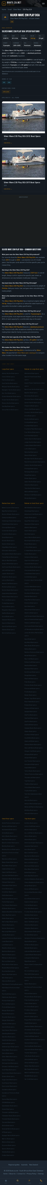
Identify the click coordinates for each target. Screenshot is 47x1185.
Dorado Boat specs (8, 540)
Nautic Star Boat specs (9, 974)
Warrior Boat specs (8, 1138)
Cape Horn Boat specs (31, 560)
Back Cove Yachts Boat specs (34, 389)
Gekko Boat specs (8, 918)
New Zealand (33, 1165)
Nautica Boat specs (30, 665)
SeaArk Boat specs (30, 1023)
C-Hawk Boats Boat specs (32, 550)
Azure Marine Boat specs (32, 537)
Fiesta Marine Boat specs (10, 557)
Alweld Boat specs (30, 839)
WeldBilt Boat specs (31, 1076)
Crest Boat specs (7, 888)
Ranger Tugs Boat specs (32, 698)
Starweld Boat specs (31, 1043)
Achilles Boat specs (30, 823)
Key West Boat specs (31, 642)
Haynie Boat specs (30, 941)
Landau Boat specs (8, 935)
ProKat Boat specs (8, 603)
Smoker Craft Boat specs (10, 1066)
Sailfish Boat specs (8, 613)
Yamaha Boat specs (8, 1152)
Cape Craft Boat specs (9, 872)
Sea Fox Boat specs (30, 715)
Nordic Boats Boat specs (10, 590)
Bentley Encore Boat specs (11, 849)
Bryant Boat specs (30, 544)
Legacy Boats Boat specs (32, 445)
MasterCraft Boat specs (9, 583)
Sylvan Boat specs (8, 1109)
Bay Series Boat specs (31, 856)
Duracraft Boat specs (31, 889)
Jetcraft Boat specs (8, 570)
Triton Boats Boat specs (32, 787)
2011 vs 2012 (6, 91)
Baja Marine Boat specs (9, 511)
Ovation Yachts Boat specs (33, 465)
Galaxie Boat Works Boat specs (12, 911)
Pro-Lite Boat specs (8, 1004)
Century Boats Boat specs (33, 567)
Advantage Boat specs (31, 511)
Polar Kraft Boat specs (31, 1000)
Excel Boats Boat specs (32, 898)
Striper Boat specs (30, 757)
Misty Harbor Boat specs (10, 964)
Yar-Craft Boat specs (31, 1079)
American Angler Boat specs (33, 842)
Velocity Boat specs (30, 800)
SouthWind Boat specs (32, 738)
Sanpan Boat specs (30, 711)
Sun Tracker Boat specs (32, 761)
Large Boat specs (8, 369)
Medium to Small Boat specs (34, 503)
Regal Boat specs (30, 475)
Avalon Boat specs (30, 530)
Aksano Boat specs (30, 829)
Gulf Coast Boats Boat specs (11, 567)
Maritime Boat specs (8, 951)
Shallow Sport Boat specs (10, 1046)
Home (4, 9)
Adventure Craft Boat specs (33, 514)
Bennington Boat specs (32, 540)
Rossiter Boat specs (8, 1017)
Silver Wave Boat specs (9, 1056)
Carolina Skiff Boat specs (10, 875)
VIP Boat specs (7, 1132)
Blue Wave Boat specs (31, 869)
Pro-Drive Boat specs (31, 1006)
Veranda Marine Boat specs (11, 1129)
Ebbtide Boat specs (30, 596)
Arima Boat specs (7, 833)
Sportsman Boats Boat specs (11, 1073)
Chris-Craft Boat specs (32, 409)
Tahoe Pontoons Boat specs (33, 774)
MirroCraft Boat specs (31, 971)
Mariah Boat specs (30, 655)
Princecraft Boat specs (32, 688)
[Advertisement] (23, 222)
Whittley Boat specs (31, 810)
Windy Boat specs (30, 498)
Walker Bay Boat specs (31, 1066)
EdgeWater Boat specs (9, 547)
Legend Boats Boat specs (32, 954)
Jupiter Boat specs (8, 573)
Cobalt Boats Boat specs (10, 524)
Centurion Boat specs (9, 517)
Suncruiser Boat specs (9, 1086)
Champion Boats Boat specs (11, 879)
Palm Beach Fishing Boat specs (12, 984)
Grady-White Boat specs (10, 563)
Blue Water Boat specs (9, 865)
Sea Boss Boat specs (9, 1023)
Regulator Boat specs (9, 610)
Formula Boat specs (31, 422)
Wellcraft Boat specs (31, 491)
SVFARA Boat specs (8, 1102)
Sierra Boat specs (8, 1053)
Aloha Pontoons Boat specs (11, 823)
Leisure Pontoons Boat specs (11, 938)
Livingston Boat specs (31, 958)
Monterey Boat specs (9, 587)
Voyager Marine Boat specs (11, 1135)
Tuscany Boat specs (8, 1122)
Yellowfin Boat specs (31, 813)
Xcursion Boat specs (9, 1145)
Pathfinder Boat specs (9, 997)
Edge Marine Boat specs (32, 599)
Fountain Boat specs (31, 425)
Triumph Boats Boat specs (10, 1119)
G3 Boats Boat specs (8, 908)
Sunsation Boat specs (31, 764)
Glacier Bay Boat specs (9, 560)
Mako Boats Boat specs (32, 645)
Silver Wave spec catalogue (26, 353)
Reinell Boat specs (8, 1013)
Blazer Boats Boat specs (10, 862)
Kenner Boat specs (8, 928)
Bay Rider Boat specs (9, 839)
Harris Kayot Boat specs (10, 921)
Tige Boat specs (29, 781)
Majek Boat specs (30, 961)
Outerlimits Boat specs (9, 593)
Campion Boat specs (31, 557)
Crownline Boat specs (9, 534)
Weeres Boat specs (8, 1142)
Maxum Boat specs (30, 455)
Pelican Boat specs (30, 993)
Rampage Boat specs (31, 471)
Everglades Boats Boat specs (11, 554)
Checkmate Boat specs (32, 570)
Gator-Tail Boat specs (31, 921)
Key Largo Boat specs (9, 931)
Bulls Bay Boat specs (31, 875)
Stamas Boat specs (8, 629)
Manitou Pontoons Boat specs (34, 652)
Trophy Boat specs (30, 790)
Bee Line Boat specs (31, 862)
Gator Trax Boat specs (31, 918)
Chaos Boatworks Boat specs (34, 882)
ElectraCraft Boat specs (10, 898)
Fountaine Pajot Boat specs (33, 429)
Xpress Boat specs (8, 1148)
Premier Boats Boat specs (33, 685)
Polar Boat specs (30, 682)
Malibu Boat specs (30, 649)
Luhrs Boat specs (30, 448)
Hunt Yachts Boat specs (9, 383)
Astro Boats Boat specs (9, 836)
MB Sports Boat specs (9, 958)
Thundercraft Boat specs (10, 1112)
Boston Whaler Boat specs (10, 514)
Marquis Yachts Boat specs (11, 386)
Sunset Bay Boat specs (9, 1099)
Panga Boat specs (30, 675)
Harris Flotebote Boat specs (33, 619)
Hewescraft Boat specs (32, 623)
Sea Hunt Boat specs (31, 718)
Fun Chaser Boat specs (9, 905)
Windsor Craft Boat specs (32, 495)
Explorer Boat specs (31, 902)
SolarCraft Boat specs (31, 1036)
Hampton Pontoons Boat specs (34, 938)
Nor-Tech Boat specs (9, 393)
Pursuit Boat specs (8, 606)
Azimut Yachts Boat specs (10, 373)
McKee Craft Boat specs (32, 662)
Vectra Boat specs (8, 1125)
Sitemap (41, 1174)
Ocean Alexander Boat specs (11, 396)
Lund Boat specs (7, 944)
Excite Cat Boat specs (31, 419)
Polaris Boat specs (30, 1003)
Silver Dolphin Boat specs (32, 1033)
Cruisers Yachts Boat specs (33, 412)
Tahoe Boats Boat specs (32, 771)
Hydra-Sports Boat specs (32, 439)
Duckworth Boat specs (31, 593)
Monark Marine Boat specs (10, 968)
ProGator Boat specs (31, 1010)
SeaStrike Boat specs (9, 1040)
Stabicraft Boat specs (31, 741)
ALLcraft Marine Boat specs (33, 833)
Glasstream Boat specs (32, 609)
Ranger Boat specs (8, 1010)
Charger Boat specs (8, 882)
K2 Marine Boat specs (31, 944)
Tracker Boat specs (30, 1052)
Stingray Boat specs (31, 754)
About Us (12, 1174)
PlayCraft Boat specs (31, 678)
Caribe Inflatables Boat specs (34, 879)
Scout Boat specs (8, 616)
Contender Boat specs (9, 530)
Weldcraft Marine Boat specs (33, 807)
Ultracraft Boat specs (31, 1062)
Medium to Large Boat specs (34, 369)
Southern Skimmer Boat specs (34, 1039)
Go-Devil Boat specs (31, 935)
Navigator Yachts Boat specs (11, 390)
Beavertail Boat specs (31, 859)
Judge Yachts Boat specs (32, 442)
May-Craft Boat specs (31, 659)
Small (10, 9)
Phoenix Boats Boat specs (33, 996)
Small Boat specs (8, 819)
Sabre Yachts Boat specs (32, 481)
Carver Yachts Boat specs (32, 402)
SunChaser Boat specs (9, 1083)
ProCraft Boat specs (8, 1007)
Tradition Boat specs (31, 784)
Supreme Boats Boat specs (33, 1049)
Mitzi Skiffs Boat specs (31, 974)
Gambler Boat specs (31, 915)
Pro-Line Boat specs (8, 600)
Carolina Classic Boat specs (33, 399)
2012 (9, 82)
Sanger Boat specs (8, 1020)
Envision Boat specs (31, 603)
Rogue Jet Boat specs (31, 708)
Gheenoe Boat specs (31, 925)
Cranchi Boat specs (8, 376)
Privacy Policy (31, 1174)
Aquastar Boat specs (31, 846)
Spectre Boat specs (8, 623)
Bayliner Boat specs (31, 392)
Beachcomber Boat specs (10, 842)
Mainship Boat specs (31, 452)
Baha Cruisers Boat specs (10, 507)
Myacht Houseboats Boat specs (34, 462)
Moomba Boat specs (8, 971)
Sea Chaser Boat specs (9, 1030)
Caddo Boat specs (30, 554)
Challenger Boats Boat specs (11, 521)
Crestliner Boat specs (9, 892)
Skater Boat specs (30, 731)
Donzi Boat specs (7, 537)
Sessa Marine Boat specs (10, 409)
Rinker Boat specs (30, 478)
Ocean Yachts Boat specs (10, 399)
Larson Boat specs (8, 580)
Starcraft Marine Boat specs (33, 748)
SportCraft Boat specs (9, 626)
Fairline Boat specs (8, 380)
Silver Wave (17, 9)
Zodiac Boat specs (8, 1155)
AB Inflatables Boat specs (32, 507)
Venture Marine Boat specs (33, 803)
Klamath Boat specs (30, 948)
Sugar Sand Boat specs (9, 1079)
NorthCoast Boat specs (32, 672)
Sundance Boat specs (9, 1089)
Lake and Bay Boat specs (32, 951)
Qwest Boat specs (30, 1013)
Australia (24, 1165)
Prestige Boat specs (31, 468)
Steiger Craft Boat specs (32, 751)
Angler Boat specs (30, 517)
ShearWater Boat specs (9, 1050)
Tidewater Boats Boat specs (11, 1115)
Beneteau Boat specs (31, 396)
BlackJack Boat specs (31, 866)
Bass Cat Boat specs (31, 852)
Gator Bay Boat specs (9, 915)
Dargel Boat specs (30, 885)
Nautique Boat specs (31, 668)
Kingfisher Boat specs (9, 577)
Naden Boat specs (30, 984)
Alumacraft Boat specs (9, 826)
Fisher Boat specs (8, 902)
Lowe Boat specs (7, 941)
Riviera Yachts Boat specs (10, 403)
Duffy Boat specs (7, 895)
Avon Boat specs (29, 849)
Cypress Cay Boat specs (32, 590)
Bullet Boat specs (30, 872)
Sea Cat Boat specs (8, 1027)
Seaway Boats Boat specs (32, 728)
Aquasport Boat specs (31, 524)
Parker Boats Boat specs (10, 596)
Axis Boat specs (29, 534)
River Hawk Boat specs (31, 701)
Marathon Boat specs (9, 948)
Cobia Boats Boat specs (32, 573)
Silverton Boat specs (31, 485)
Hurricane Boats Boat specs (33, 626)
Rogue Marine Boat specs (32, 1019)
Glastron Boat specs (31, 613)
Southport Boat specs (31, 734)
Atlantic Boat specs (30, 527)
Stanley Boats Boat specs (32, 744)
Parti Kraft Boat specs (9, 994)
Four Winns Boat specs (32, 432)
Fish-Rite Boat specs (31, 908)
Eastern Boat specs (8, 544)
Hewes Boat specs (8, 925)
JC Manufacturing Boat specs (34, 629)
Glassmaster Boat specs (32, 931)
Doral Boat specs (30, 415)
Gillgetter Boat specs (31, 928)
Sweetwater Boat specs (10, 1106)
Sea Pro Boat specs (30, 721)
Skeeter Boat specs (8, 1060)
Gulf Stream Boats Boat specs (34, 616)
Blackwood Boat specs (9, 859)
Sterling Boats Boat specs (33, 1046)
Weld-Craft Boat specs (31, 1072)
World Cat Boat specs (9, 633)
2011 (4, 82)
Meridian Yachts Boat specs (33, 458)
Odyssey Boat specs (8, 981)
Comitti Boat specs (30, 577)
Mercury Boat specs (8, 961)
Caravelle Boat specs (31, 563)
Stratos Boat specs (8, 1076)
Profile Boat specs (30, 692)
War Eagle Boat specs (31, 1069)
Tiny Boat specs (29, 819)
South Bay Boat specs (9, 1069)
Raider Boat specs (30, 695)
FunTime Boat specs (31, 435)
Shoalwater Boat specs (32, 1029)
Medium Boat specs (8, 503)
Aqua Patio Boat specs (31, 521)
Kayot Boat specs (30, 639)
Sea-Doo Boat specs (8, 1036)
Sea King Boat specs (8, 1033)
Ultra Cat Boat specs (31, 1059)
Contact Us (21, 1174)
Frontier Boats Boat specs (33, 911)
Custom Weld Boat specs (32, 586)
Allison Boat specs (30, 836)
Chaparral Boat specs (31, 406)
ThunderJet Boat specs (32, 777)
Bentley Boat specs (8, 846)
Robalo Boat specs (30, 705)
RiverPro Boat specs (31, 1016)
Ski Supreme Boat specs (10, 1063)
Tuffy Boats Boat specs (32, 1056)
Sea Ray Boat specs (8, 406)
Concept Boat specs (8, 527)
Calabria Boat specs (8, 869)
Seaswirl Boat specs (8, 619)
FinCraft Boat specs (30, 905)
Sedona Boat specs (8, 1043)
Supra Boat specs (30, 767)
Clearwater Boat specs (9, 885)
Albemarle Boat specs (31, 373)
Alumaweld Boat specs (9, 829)
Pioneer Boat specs (8, 1000)
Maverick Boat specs (8, 954)
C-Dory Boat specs (30, 547)
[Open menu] (43, 3)
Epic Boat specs (29, 606)
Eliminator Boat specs (9, 550)
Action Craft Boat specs (32, 826)
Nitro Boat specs (7, 977)
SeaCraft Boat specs (31, 724)
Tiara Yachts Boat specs (32, 488)
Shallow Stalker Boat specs (33, 1026)
